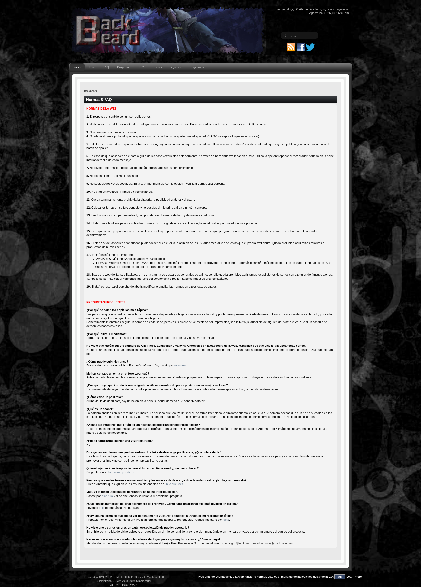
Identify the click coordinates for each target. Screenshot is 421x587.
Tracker (157, 67)
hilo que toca (174, 484)
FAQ (106, 67)
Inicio (77, 67)
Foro (92, 67)
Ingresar (175, 67)
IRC (141, 67)
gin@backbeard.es (243, 543)
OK (340, 576)
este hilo (107, 496)
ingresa (328, 9)
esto (102, 508)
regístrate (342, 9)
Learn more (354, 576)
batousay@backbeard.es (276, 543)
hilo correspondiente (122, 472)
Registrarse (197, 67)
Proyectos (123, 67)
